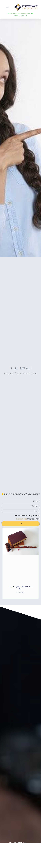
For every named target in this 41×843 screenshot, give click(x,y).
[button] (7, 7)
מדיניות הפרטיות (21, 519)
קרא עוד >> (21, 592)
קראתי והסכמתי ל (27, 519)
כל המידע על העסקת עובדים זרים (20, 587)
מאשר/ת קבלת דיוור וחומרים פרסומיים (26, 515)
